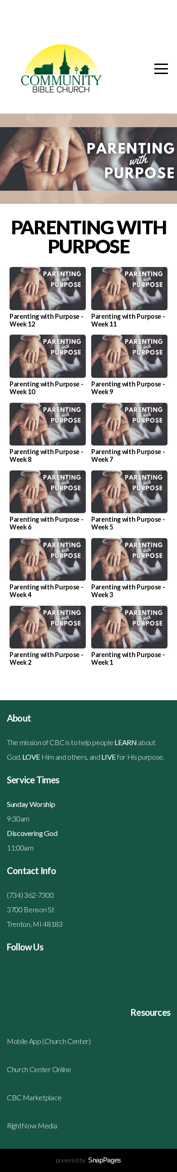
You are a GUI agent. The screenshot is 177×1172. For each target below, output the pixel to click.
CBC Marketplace (34, 1097)
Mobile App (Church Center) (49, 1041)
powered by (88, 1160)
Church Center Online (39, 1069)
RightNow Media (32, 1125)
